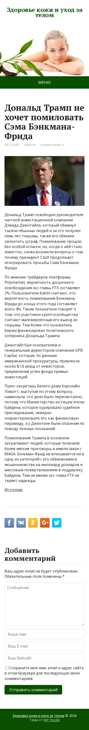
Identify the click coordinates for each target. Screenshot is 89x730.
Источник (14, 489)
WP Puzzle (52, 720)
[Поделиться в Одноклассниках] (33, 522)
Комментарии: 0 (52, 145)
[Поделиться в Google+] (45, 522)
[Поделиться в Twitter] (56, 522)
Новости (30, 145)
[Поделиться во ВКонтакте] (21, 522)
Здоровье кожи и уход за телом (44, 12)
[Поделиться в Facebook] (9, 522)
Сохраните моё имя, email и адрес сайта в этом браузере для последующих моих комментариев (44, 673)
